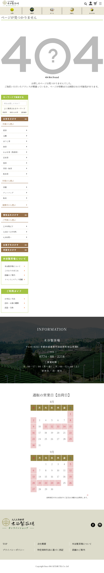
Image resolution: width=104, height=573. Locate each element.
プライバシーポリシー (13, 549)
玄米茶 (5, 157)
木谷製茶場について (12, 266)
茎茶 (5, 163)
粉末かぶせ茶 (14, 112)
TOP (5, 543)
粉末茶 (5, 174)
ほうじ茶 (6, 141)
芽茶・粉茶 (7, 168)
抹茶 (5, 146)
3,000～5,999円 (9, 232)
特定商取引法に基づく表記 (50, 549)
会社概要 (41, 543)
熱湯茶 (5, 112)
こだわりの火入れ (12, 270)
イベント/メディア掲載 (14, 279)
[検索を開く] (85, 3)
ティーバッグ (8, 192)
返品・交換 (9, 307)
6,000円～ (7, 237)
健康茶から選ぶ (9, 205)
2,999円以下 (8, 226)
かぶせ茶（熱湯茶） (11, 152)
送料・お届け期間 (12, 303)
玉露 (5, 136)
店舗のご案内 (10, 275)
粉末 (5, 198)
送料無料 (24, 112)
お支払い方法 (10, 298)
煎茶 (5, 130)
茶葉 (5, 187)
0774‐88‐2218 (52, 356)
